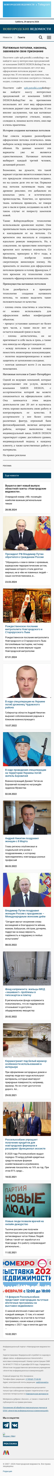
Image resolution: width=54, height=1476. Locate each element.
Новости (7, 37)
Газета (21, 37)
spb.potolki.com (33, 87)
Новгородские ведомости (37, 1394)
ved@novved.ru (42, 1382)
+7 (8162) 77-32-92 (33, 1379)
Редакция (7, 1471)
